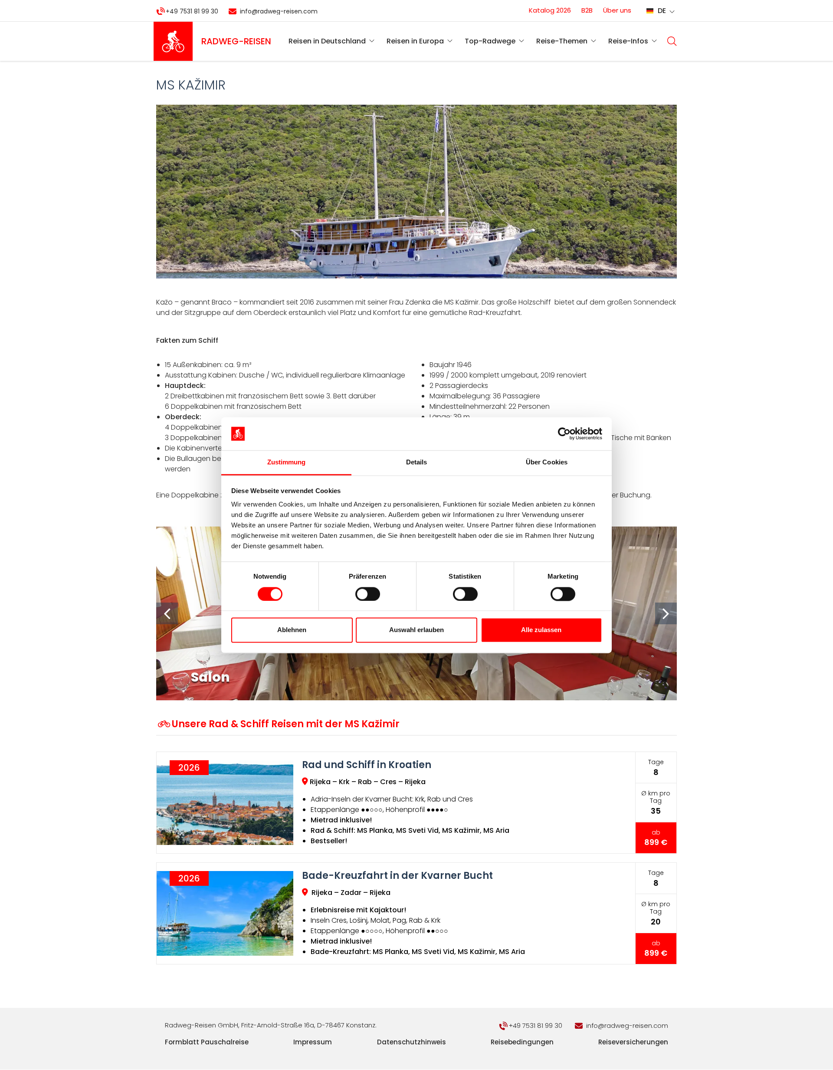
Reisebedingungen (522, 1042)
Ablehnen (291, 630)
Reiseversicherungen (633, 1042)
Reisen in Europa (415, 41)
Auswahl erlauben (416, 630)
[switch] (367, 594)
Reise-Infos (628, 41)
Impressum (312, 1042)
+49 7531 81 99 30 (192, 11)
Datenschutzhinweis (411, 1042)
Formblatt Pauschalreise (207, 1042)
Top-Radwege (490, 41)
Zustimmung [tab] (286, 462)
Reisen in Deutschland (327, 41)
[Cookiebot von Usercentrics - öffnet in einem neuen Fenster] (564, 433)
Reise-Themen (561, 41)
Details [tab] (416, 462)
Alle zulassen (541, 630)
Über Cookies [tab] (546, 462)
